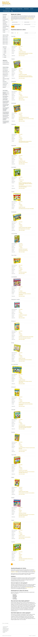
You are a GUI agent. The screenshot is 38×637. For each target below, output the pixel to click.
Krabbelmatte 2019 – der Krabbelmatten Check (5, 76)
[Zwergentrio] (17, 64)
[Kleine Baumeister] (17, 217)
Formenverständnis (25, 76)
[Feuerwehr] (17, 197)
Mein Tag (12, 342)
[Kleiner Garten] (17, 42)
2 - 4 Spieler (20, 490)
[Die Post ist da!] (17, 392)
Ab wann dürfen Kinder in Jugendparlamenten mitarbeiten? (6, 122)
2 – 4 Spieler (4, 55)
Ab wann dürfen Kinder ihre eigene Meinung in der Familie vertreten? (6, 113)
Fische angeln (13, 409)
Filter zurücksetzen (32, 26)
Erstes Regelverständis (22, 75)
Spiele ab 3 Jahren (5, 38)
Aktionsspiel (4, 16)
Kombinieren (29, 293)
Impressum (30, 635)
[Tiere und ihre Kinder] (17, 239)
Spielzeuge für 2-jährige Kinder (17, 8)
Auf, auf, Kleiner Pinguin (14, 364)
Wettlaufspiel (24, 51)
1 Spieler (20, 511)
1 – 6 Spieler (4, 52)
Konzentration (21, 54)
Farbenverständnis (21, 53)
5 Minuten (20, 49)
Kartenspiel (20, 249)
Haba (19, 47)
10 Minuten (20, 158)
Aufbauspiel (4, 17)
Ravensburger (21, 244)
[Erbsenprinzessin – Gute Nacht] (17, 305)
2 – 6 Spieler (4, 57)
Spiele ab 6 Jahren (5, 42)
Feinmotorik (26, 53)
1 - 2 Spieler (20, 115)
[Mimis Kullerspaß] (17, 108)
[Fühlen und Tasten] (17, 260)
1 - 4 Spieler (20, 181)
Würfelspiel (26, 97)
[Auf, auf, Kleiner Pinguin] (17, 370)
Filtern (13, 26)
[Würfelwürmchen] (17, 130)
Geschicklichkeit (25, 558)
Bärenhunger (13, 432)
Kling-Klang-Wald (13, 145)
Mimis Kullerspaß (13, 103)
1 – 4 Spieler (4, 51)
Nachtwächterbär (13, 81)
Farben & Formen (13, 454)
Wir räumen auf (13, 321)
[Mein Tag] (17, 348)
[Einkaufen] (17, 525)
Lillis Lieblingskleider (14, 276)
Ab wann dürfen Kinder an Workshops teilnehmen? (6, 118)
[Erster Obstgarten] (17, 172)
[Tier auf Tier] (17, 547)
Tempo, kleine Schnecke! (29, 587)
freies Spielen (31, 53)
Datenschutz (33, 635)
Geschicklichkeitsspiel (22, 117)
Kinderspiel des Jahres (6, 64)
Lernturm (31, 8)
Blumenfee (12, 497)
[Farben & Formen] (17, 460)
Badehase (12, 477)
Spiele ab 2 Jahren (5, 36)
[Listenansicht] (17, 33)
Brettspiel (20, 51)
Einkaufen (12, 520)
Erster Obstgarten (13, 167)
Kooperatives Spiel (21, 97)
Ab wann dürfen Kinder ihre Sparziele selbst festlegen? (6, 105)
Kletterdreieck (26, 8)
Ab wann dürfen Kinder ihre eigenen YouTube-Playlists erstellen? (6, 102)
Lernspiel (23, 402)
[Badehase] (17, 483)
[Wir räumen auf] (17, 326)
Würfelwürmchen (13, 124)
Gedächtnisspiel (5, 24)
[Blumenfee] (17, 503)
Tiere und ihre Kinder (14, 233)
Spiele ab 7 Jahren (5, 43)
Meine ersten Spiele (28, 17)
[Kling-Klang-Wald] (17, 151)
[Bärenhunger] (17, 437)
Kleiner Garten (13, 36)
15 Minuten (20, 71)
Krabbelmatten (7, 8)
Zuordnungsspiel (24, 74)
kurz (23, 179)
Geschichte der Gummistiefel (5, 85)
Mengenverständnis (29, 381)
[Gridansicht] (15, 33)
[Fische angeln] (17, 415)
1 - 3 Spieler (20, 50)
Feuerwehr (12, 191)
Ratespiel (26, 491)
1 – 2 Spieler (4, 48)
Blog (12, 11)
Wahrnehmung (25, 54)
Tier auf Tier (13, 541)
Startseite (3, 623)
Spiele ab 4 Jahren (5, 39)
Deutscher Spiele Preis (6, 62)
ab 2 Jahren (20, 46)
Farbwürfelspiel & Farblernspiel (26, 182)
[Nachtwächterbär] (17, 87)
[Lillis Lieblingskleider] (17, 282)
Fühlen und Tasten (13, 255)
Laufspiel (20, 379)
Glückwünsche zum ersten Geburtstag (5, 69)
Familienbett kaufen (6, 11)
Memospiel (27, 117)
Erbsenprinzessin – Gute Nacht (15, 299)
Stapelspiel (29, 227)
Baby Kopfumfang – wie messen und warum (6, 72)
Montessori (4, 87)
